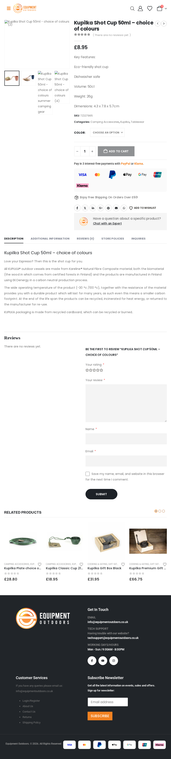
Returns (27, 717)
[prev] (158, 24)
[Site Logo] (24, 8)
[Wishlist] (150, 8)
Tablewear (137, 122)
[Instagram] (113, 660)
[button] (9, 44)
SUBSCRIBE (100, 715)
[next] (164, 24)
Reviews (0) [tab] (85, 239)
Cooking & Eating (97, 564)
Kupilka (125, 122)
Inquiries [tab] (138, 239)
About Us (28, 706)
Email (116, 208)
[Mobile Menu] (8, 8)
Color (79, 133)
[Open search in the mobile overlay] (132, 8)
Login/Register (31, 700)
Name (91, 429)
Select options (35, 529)
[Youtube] (102, 660)
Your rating (95, 365)
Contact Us (29, 711)
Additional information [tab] (50, 239)
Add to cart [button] (118, 529)
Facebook (77, 208)
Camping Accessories (105, 122)
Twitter (85, 208)
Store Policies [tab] (112, 239)
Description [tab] (13, 239)
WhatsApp (124, 208)
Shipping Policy (31, 722)
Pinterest (108, 208)
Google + (100, 208)
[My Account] (140, 8)
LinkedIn (92, 208)
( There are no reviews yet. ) (112, 35)
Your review (95, 380)
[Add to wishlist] (40, 564)
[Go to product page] (23, 541)
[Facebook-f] (92, 660)
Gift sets (113, 564)
